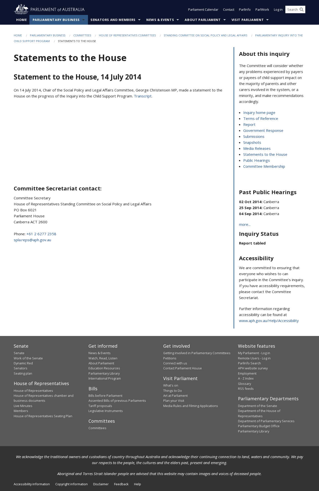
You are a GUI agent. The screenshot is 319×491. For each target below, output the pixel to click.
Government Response (263, 130)
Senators (20, 368)
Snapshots (252, 142)
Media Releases (257, 148)
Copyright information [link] (71, 484)
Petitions (169, 358)
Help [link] (137, 484)
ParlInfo (245, 9)
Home (21, 19)
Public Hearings (256, 160)
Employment (247, 373)
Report (249, 124)
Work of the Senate (28, 358)
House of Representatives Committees (127, 35)
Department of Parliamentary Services (266, 421)
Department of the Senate (257, 406)
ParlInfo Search (249, 363)
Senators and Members (113, 19)
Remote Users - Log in (254, 358)
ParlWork (262, 9)
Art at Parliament (175, 395)
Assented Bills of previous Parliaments (117, 400)
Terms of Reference (260, 118)
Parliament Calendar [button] (203, 9)
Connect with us (175, 363)
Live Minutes (23, 406)
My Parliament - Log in (254, 353)
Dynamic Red (23, 363)
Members (21, 411)
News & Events (160, 19)
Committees (82, 35)
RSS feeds (246, 388)
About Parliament (203, 19)
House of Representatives (33, 390)
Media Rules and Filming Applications (190, 406)
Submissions (253, 136)
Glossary (244, 383)
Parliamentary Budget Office (259, 426)
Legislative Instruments (105, 411)
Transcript (143, 95)
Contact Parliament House (182, 368)
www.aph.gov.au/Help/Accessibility (269, 320)
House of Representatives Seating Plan (43, 416)
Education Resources (104, 368)
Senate (19, 353)
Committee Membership (264, 166)
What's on (170, 385)
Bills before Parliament (105, 395)
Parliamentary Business (56, 19)
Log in (278, 9)
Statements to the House (265, 154)
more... (244, 224)
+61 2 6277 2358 (41, 233)
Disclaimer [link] (101, 484)
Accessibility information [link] (32, 484)
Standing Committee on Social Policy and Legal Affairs (205, 35)
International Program (104, 378)
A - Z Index (246, 378)
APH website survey (253, 368)
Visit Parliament (248, 19)
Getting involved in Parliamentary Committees (197, 353)
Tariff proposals (100, 406)
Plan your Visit (173, 400)
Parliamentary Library (104, 373)
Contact (228, 9)
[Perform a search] (301, 9)
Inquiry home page (259, 112)
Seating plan (23, 373)
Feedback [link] (121, 484)
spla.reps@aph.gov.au (32, 239)
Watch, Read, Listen (102, 358)
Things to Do (172, 390)
